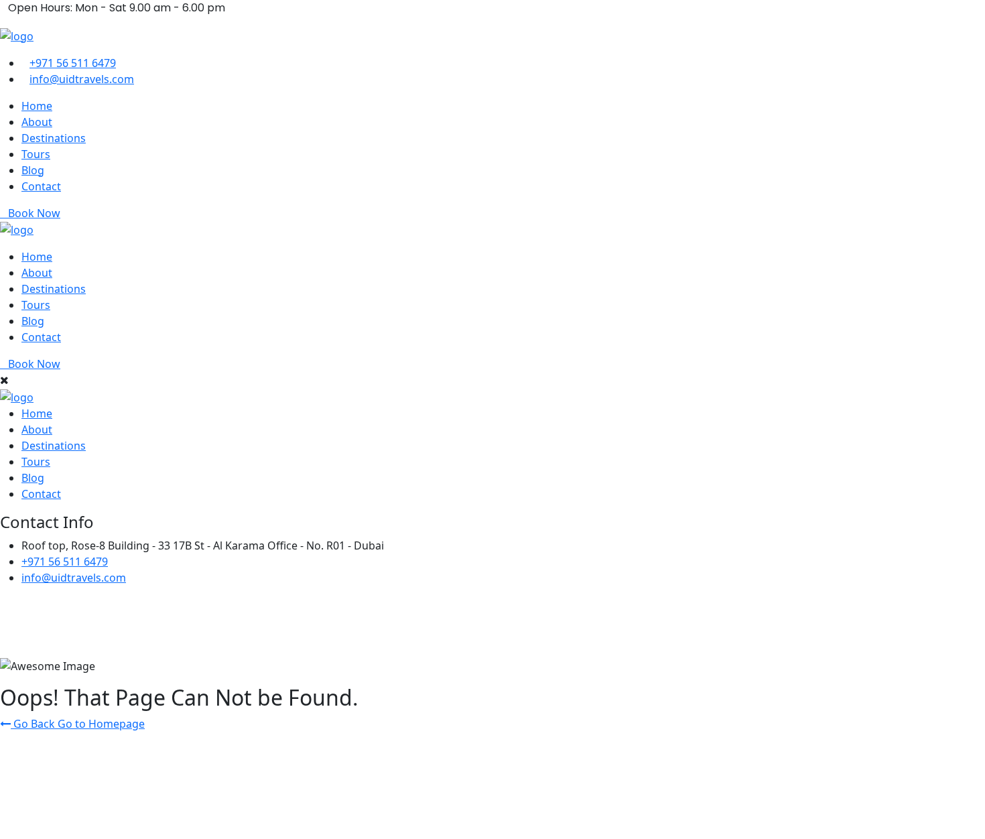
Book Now (34, 213)
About (36, 122)
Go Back (34, 723)
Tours (35, 154)
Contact (41, 186)
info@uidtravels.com (81, 79)
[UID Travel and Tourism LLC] (17, 34)
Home (36, 106)
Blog (32, 170)
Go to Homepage (101, 723)
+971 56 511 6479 (72, 63)
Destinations (53, 138)
